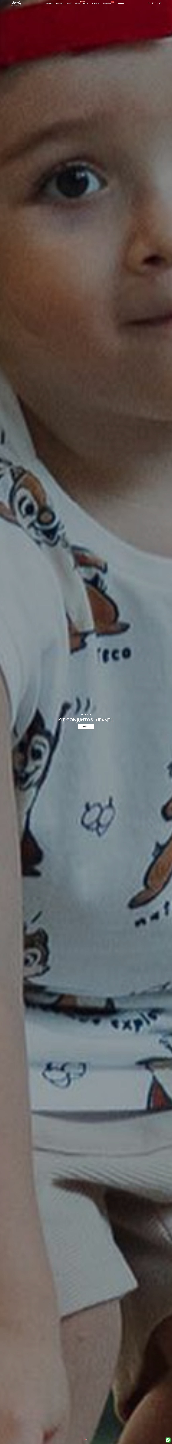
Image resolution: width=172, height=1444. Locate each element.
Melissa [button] (77, 3)
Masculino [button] (59, 3)
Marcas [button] (85, 3)
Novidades (96, 3)
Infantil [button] (68, 3)
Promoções (108, 3)
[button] (85, 1439)
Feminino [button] (49, 3)
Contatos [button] (120, 3)
